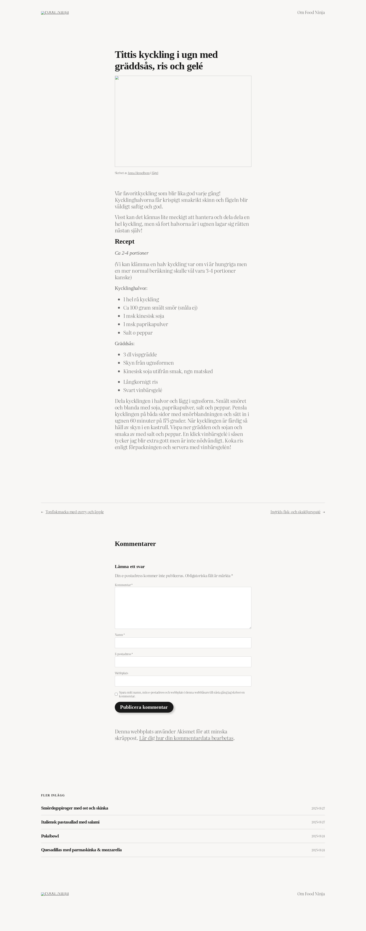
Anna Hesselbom (139, 173)
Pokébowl (50, 836)
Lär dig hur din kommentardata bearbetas (186, 737)
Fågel (155, 173)
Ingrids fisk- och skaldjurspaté (295, 512)
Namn (120, 634)
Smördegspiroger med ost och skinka (74, 808)
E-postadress (124, 654)
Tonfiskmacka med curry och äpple (75, 512)
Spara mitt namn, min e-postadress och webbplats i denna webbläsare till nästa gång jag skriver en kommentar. (182, 694)
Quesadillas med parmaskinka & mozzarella (81, 849)
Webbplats (121, 673)
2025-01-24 (318, 836)
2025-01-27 (318, 808)
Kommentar (124, 585)
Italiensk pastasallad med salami (70, 822)
